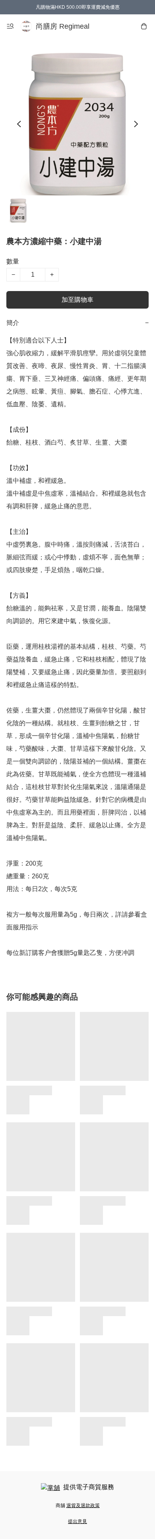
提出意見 (77, 1521)
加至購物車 (77, 299)
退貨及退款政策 (83, 1505)
